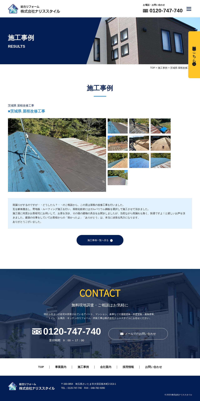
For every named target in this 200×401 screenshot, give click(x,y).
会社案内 (105, 366)
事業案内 (60, 366)
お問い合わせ (153, 366)
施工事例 (162, 67)
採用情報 (128, 366)
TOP (152, 67)
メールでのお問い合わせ (140, 333)
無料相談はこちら (194, 52)
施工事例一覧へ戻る (98, 240)
